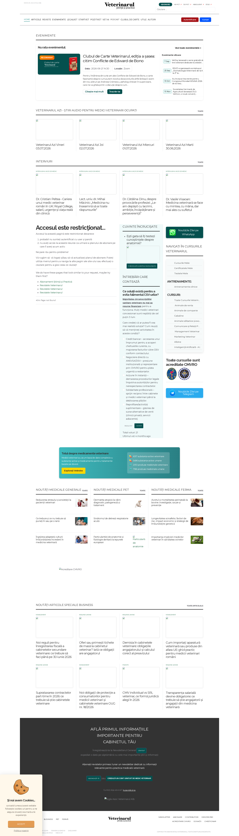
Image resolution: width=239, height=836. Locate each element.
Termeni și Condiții (58, 831)
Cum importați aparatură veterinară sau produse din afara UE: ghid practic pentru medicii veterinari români (184, 650)
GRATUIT (141, 750)
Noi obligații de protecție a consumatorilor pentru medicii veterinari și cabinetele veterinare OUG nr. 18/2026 (97, 700)
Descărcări (207, 817)
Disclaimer (72, 831)
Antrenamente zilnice (185, 286)
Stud (208, 4)
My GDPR (45, 831)
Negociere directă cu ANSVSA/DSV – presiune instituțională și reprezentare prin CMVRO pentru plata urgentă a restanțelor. (141, 364)
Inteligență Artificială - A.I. (186, 347)
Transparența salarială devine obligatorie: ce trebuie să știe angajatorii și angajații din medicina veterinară (184, 700)
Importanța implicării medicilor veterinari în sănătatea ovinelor (167, 538)
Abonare (165, 4)
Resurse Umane (85, 615)
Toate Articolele (195, 606)
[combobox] (185, 9)
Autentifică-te (129, 790)
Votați (139, 426)
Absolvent (197, 4)
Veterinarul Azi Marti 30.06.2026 (179, 146)
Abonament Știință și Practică (56, 281)
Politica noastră (21, 831)
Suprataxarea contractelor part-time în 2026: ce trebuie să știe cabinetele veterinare (53, 698)
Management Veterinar (186, 331)
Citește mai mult (94, 91)
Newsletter (164, 817)
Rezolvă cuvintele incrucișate (142, 266)
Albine (177, 342)
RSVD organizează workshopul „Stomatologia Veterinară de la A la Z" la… (188, 70)
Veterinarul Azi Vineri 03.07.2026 (50, 146)
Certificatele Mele (183, 268)
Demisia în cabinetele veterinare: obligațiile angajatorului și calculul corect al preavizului (138, 648)
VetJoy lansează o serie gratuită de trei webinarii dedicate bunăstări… (188, 61)
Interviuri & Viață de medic (46, 171)
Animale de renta (183, 305)
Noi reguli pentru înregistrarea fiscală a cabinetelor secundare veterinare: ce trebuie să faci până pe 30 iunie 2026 (53, 650)
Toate (200, 111)
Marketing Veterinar (184, 336)
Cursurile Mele (181, 263)
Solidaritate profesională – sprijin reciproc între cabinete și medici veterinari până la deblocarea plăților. (142, 395)
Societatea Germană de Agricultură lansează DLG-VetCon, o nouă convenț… (185, 91)
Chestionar (210, 821)
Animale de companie (185, 310)
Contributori (192, 817)
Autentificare (190, 20)
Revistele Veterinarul (51, 285)
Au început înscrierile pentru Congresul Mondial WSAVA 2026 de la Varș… (187, 81)
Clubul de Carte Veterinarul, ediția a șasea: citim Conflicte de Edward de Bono (119, 58)
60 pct (177, 4)
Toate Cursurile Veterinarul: (187, 300)
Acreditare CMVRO (181, 821)
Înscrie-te (114, 91)
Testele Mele (180, 273)
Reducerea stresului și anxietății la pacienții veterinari (53, 501)
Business (48, 819)
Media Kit (59, 833)
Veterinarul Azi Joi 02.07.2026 (91, 146)
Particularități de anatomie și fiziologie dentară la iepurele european (108, 540)
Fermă (65, 819)
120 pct (186, 4)
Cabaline (178, 315)
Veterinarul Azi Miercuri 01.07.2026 (138, 146)
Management (41, 615)
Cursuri (205, 20)
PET (57, 819)
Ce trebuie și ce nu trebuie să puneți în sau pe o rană (51, 520)
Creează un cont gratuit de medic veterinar (129, 778)
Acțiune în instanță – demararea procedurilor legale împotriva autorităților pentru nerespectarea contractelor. (142, 380)
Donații (197, 821)
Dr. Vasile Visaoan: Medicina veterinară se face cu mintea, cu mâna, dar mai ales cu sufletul (184, 204)
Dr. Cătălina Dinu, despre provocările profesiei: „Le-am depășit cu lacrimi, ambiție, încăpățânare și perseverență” (139, 206)
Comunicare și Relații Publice (187, 326)
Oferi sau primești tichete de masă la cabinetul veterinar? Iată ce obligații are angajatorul (96, 648)
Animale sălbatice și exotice (187, 321)
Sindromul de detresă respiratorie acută (111, 520)
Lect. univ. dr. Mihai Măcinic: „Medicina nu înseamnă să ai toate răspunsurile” (94, 204)
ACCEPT (21, 824)
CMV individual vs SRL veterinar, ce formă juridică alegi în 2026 (140, 696)
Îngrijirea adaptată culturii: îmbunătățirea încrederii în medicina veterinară (50, 540)
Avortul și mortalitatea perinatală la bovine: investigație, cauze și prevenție (169, 503)
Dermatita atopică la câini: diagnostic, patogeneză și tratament (107, 503)
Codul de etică (47, 833)
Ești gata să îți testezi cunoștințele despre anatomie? (141, 239)
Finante (125, 665)
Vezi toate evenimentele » (188, 48)
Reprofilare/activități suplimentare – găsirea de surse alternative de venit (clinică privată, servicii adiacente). (140, 411)
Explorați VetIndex (73, 470)
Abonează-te (93, 778)
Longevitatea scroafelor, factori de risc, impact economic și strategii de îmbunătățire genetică (169, 521)
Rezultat (128, 426)
